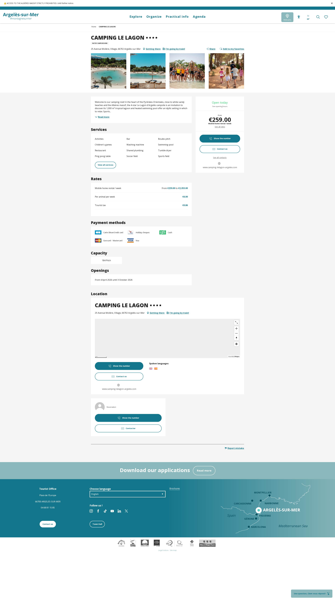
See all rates (220, 126)
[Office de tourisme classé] (157, 542)
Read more (204, 470)
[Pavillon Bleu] (145, 542)
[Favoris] (326, 17)
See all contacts (220, 157)
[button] (318, 17)
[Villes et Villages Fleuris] (207, 542)
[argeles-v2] (21, 16)
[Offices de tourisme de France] (191, 542)
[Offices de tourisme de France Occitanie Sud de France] (175, 542)
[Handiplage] (133, 542)
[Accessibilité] (299, 17)
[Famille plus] (121, 542)
